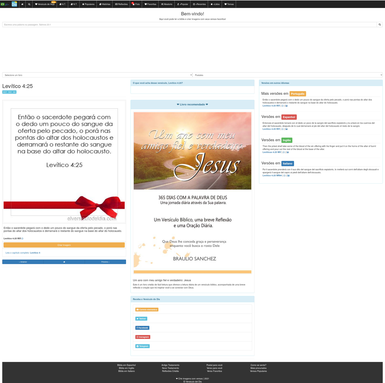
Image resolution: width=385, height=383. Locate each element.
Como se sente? (258, 364)
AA (14, 92)
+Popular (183, 4)
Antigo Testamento (170, 364)
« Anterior (23, 261)
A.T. (64, 4)
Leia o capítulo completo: (23, 252)
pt (5, 4)
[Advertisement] (192, 50)
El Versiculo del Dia (192, 381)
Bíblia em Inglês (126, 367)
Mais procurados (258, 367)
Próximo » (105, 261)
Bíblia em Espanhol (126, 364)
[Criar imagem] (286, 106)
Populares (89, 4)
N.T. (75, 4)
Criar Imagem (64, 244)
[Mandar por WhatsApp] (282, 106)
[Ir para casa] (64, 262)
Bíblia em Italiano (126, 370)
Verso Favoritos (214, 370)
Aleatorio (167, 4)
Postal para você (214, 364)
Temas (230, 4)
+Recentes (200, 4)
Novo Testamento (170, 367)
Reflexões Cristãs (170, 370)
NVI (9, 92)
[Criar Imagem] (288, 175)
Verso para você (214, 367)
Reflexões (123, 4)
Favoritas (151, 4)
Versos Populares (258, 370)
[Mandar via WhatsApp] (22, 238)
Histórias (105, 4)
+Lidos (216, 4)
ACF (5, 92)
